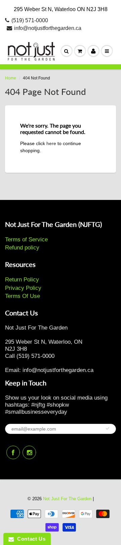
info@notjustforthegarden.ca (47, 28)
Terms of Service (26, 239)
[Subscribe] (107, 428)
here (51, 143)
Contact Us (29, 539)
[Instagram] (29, 452)
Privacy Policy (23, 288)
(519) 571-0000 (29, 20)
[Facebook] (13, 452)
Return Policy (22, 279)
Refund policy (22, 247)
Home (10, 78)
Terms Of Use (22, 296)
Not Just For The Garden (67, 498)
